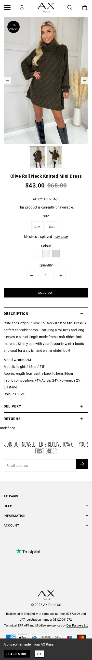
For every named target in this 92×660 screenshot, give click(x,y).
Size (46, 216)
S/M (37, 227)
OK (39, 654)
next (84, 80)
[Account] (22, 7)
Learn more (16, 654)
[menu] (7, 8)
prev (7, 80)
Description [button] (16, 313)
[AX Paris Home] (46, 7)
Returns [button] (12, 418)
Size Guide (61, 237)
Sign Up (82, 464)
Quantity (46, 265)
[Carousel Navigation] (46, 80)
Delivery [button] (12, 406)
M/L (52, 227)
